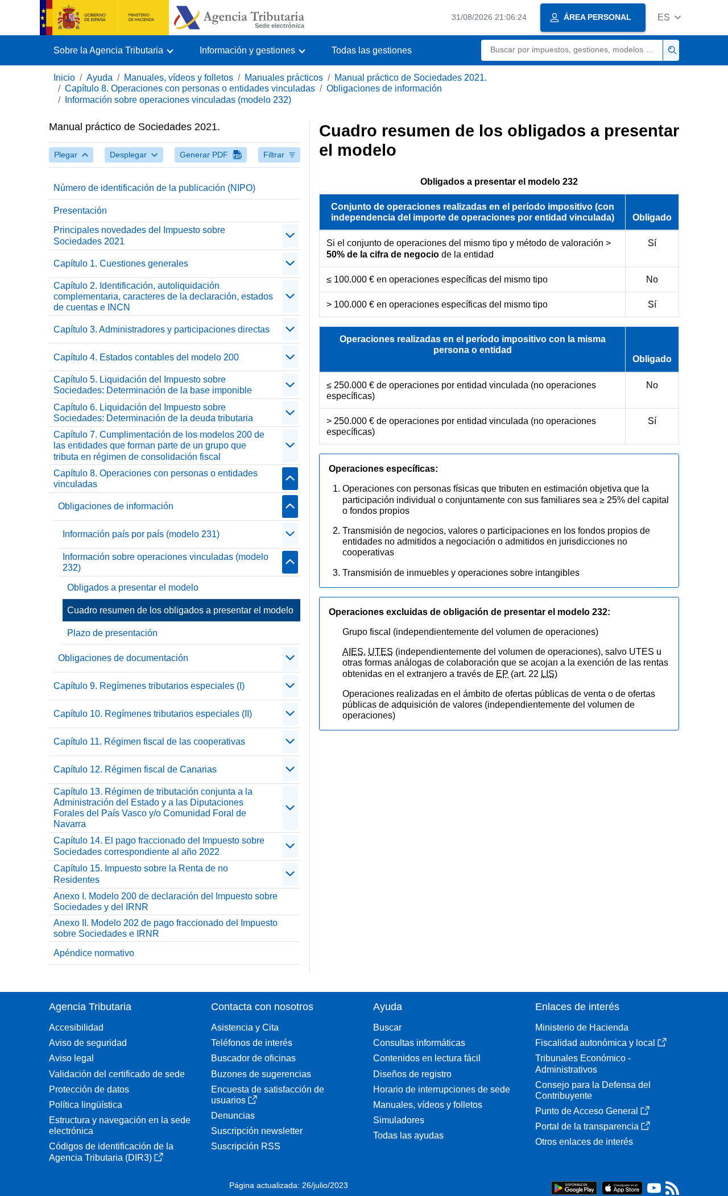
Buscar (387, 1027)
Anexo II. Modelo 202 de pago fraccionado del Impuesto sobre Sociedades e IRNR (165, 928)
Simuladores (398, 1120)
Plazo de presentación (112, 633)
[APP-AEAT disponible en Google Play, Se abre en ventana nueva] (574, 1187)
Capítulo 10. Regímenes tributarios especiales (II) (152, 714)
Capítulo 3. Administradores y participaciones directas (161, 329)
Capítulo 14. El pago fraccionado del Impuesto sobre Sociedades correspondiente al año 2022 (158, 846)
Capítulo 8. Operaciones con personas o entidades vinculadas (190, 88)
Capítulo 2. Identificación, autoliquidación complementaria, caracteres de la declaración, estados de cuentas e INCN (163, 296)
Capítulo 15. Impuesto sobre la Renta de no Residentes (140, 873)
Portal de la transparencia (587, 1126)
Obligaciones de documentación (123, 658)
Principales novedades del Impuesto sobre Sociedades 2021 (139, 235)
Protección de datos (89, 1089)
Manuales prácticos (284, 77)
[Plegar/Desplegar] (290, 236)
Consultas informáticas (419, 1043)
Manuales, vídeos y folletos (178, 77)
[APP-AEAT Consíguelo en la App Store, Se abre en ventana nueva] (622, 1187)
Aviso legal (71, 1058)
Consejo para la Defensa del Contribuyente (593, 1090)
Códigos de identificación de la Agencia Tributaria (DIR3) (111, 1151)
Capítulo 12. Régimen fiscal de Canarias (135, 769)
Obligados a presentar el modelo (132, 587)
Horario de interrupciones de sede (441, 1089)
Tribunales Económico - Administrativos (583, 1063)
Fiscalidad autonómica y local (595, 1043)
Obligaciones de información (384, 88)
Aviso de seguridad (88, 1043)
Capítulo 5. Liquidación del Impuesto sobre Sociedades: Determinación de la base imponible (152, 385)
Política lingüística (85, 1105)
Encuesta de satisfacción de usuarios (267, 1095)
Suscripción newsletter (257, 1131)
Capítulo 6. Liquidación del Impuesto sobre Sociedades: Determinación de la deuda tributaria (153, 412)
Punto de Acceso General (586, 1111)
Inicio (64, 77)
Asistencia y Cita (245, 1027)
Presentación (80, 210)
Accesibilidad (76, 1027)
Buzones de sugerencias (261, 1074)
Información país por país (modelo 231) (141, 534)
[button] (669, 17)
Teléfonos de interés (251, 1043)
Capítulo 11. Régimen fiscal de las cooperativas (149, 741)
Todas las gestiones (372, 50)
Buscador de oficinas (253, 1058)
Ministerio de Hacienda (581, 1027)
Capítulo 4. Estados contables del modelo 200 (146, 357)
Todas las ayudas (408, 1135)
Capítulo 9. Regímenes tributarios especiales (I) (149, 686)
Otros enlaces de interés (584, 1142)
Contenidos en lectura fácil (427, 1058)
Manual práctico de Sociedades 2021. (410, 77)
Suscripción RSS (245, 1146)
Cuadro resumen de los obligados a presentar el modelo (180, 610)
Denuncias (233, 1115)
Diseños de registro (412, 1074)
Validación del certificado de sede (117, 1074)
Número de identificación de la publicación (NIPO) (154, 188)
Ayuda (99, 77)
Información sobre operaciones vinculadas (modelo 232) (178, 100)
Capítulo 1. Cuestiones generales (120, 263)
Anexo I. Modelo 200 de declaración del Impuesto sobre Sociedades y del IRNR (165, 901)
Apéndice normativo (93, 953)
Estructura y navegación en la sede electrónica (120, 1125)
